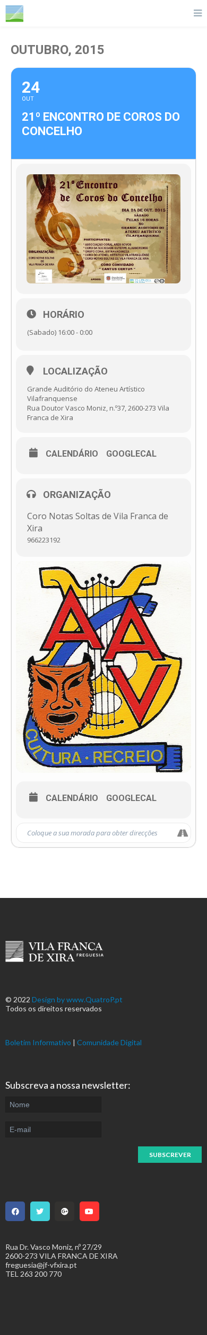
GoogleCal (131, 454)
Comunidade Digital (109, 1042)
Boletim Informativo (38, 1042)
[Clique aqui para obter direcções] (182, 832)
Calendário (72, 454)
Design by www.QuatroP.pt (77, 999)
